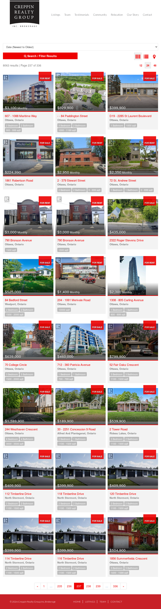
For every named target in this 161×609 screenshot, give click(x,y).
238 (88, 586)
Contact (147, 14)
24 (147, 65)
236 (69, 586)
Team (67, 14)
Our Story (133, 14)
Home (77, 601)
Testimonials (81, 14)
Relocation (117, 14)
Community (100, 14)
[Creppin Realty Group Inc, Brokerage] (24, 13)
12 (140, 65)
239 (98, 586)
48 (155, 65)
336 (115, 586)
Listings (55, 14)
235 (59, 586)
